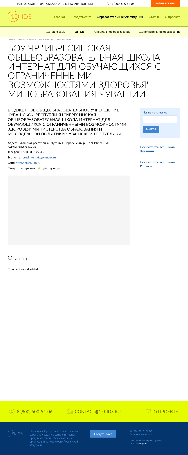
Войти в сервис (166, 3)
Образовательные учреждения (120, 17)
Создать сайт (81, 17)
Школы (80, 31)
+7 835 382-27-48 (32, 152)
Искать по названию (155, 112)
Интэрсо (141, 443)
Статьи (154, 17)
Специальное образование (112, 31)
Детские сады (56, 31)
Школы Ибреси (65, 39)
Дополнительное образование (159, 31)
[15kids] (19, 16)
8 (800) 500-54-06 (122, 3)
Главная (60, 17)
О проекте (172, 17)
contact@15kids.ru (98, 411)
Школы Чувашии (45, 39)
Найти (151, 129)
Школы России (26, 39)
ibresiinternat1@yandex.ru (39, 157)
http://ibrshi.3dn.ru (28, 162)
